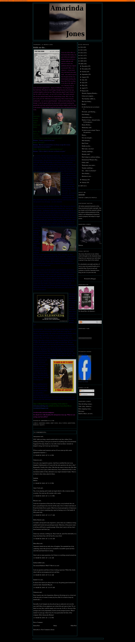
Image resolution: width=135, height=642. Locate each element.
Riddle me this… (39, 47)
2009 (81, 61)
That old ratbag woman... (85, 404)
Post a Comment (38, 622)
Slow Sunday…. (86, 173)
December (85, 66)
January (84, 182)
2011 (81, 55)
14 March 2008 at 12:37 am (44, 515)
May (83, 85)
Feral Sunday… (86, 114)
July (83, 80)
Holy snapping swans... (85, 409)
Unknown (36, 460)
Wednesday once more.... (89, 165)
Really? (84, 104)
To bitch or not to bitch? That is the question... (91, 131)
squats (42, 424)
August (84, 77)
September (85, 74)
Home (55, 625)
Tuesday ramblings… (88, 168)
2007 (81, 186)
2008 (81, 64)
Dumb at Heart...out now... (85, 413)
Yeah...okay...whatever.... (85, 406)
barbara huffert (37, 563)
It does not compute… (88, 96)
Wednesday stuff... (87, 127)
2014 (81, 47)
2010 (81, 58)
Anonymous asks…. (87, 117)
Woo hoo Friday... (87, 101)
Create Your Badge (83, 381)
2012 (81, 53)
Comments (84, 394)
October (84, 72)
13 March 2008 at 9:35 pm (43, 483)
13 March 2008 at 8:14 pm (43, 455)
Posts (82, 391)
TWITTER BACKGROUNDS (20, 0)
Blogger (93, 279)
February (84, 180)
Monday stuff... (86, 154)
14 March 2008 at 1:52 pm (43, 618)
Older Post (74, 625)
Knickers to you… (87, 176)
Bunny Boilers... (86, 125)
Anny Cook (54, 423)
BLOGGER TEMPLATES (7, 0)
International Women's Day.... (90, 160)
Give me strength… (87, 138)
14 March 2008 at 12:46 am (44, 539)
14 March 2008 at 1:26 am (43, 558)
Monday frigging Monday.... (90, 93)
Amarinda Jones (44, 423)
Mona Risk (36, 543)
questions (71, 423)
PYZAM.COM (130, 0)
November (85, 69)
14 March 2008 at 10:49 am (44, 587)
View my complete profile (87, 197)
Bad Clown (85, 143)
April (83, 88)
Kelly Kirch (63, 423)
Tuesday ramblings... (88, 151)
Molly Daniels (37, 520)
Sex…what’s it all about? (89, 171)
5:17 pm (51, 420)
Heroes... (84, 135)
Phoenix (35, 501)
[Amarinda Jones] (84, 379)
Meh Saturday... (86, 140)
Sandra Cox (36, 580)
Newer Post (36, 625)
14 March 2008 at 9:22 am (43, 575)
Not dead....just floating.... (89, 112)
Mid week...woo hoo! (88, 149)
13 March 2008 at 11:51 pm (44, 496)
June (83, 82)
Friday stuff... (85, 162)
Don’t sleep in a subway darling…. (91, 157)
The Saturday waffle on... (89, 99)
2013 (81, 50)
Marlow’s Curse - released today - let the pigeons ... (91, 121)
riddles (36, 424)
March (84, 91)
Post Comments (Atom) (47, 629)
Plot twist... (81, 411)
